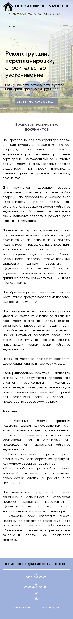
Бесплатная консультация (36, 101)
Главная (11, 26)
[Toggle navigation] (65, 23)
